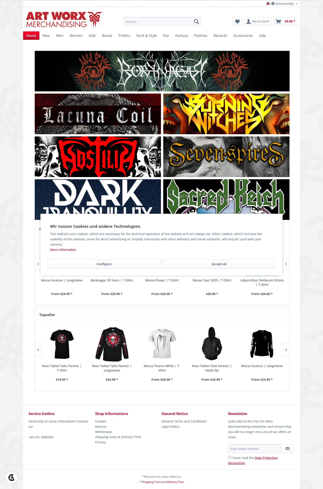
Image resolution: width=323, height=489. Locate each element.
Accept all (219, 264)
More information (63, 250)
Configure (103, 264)
